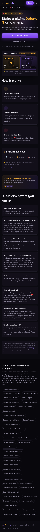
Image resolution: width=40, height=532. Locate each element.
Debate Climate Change (11, 420)
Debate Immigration (9, 411)
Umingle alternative (27, 488)
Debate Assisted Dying (10, 456)
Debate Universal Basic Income (13, 429)
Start (30, 3)
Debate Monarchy (9, 447)
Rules (3, 528)
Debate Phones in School (11, 474)
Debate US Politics (30, 393)
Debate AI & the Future (11, 402)
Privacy (15, 528)
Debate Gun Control (25, 407)
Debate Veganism (29, 420)
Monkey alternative (30, 496)
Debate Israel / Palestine (11, 393)
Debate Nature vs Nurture (12, 460)
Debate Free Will (9, 442)
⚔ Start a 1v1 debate (20, 36)
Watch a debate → (20, 42)
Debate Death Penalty (10, 424)
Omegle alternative (9, 483)
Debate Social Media (10, 438)
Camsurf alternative (10, 514)
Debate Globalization (10, 465)
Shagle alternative (27, 501)
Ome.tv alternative (26, 483)
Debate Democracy (24, 442)
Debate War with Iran (10, 398)
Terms (9, 528)
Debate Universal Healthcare (13, 451)
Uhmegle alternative (10, 488)
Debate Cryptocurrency (11, 433)
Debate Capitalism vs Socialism (13, 415)
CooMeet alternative (27, 514)
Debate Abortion (9, 407)
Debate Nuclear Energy (29, 438)
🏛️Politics (9, 157)
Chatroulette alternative (11, 496)
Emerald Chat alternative (11, 492)
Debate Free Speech (30, 402)
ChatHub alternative (10, 505)
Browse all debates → (12, 168)
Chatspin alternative (10, 501)
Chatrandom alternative (11, 510)
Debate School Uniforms (11, 469)
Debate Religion (26, 398)
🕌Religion (20, 157)
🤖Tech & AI (32, 157)
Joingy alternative (29, 510)
